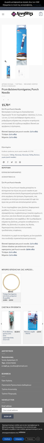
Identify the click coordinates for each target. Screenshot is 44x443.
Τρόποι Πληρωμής (9, 394)
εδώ (36, 131)
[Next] (42, 328)
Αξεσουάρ (18, 155)
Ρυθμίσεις (30, 439)
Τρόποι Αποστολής (9, 389)
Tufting (18, 84)
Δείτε (32, 131)
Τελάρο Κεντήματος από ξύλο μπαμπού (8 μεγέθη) (10, 296)
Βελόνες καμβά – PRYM (29, 333)
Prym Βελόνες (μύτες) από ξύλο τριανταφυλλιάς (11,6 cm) (8, 336)
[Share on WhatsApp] (4, 162)
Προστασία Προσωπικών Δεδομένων (16, 385)
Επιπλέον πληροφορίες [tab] (11, 172)
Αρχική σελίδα (7, 84)
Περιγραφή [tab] (6, 168)
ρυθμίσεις (22, 432)
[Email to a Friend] (16, 162)
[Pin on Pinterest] (20, 162)
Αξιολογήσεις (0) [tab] (8, 177)
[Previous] (1, 328)
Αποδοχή (7, 439)
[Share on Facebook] (8, 162)
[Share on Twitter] (12, 162)
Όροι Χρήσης (7, 380)
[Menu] (3, 14)
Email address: (7, 406)
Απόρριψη (37, 5)
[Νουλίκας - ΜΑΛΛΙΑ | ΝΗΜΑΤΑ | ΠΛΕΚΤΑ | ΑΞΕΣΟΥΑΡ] (22, 14)
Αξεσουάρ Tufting (28, 155)
